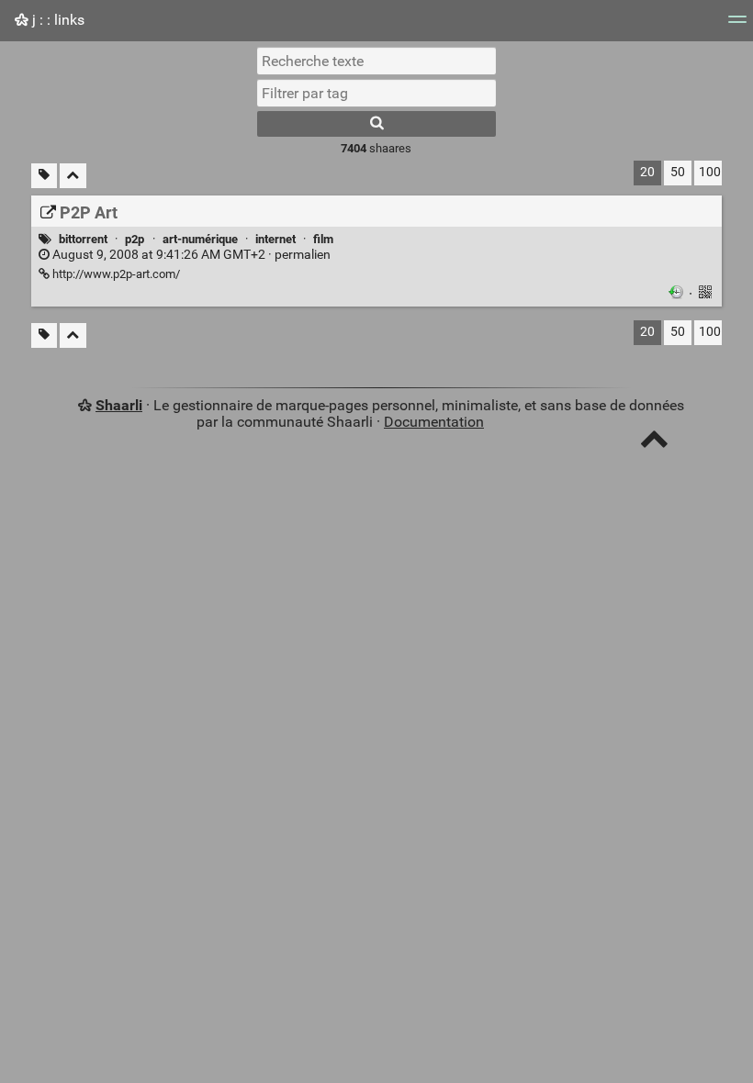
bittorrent (83, 239)
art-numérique (200, 239)
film (323, 239)
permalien (190, 254)
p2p (134, 239)
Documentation (434, 421)
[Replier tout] (73, 175)
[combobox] (376, 92)
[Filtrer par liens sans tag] (44, 175)
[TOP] (654, 443)
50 (677, 172)
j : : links (56, 19)
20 (647, 172)
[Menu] (737, 25)
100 (710, 172)
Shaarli (119, 405)
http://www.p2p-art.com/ (115, 274)
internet (275, 239)
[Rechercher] (376, 124)
